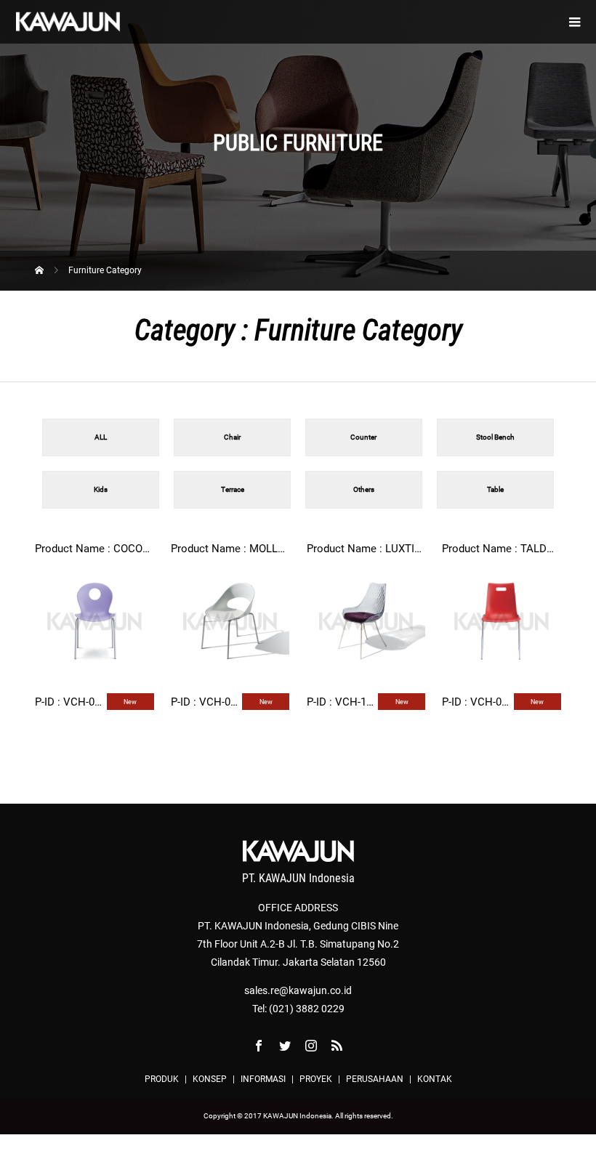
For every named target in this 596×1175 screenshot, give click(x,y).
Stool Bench (495, 437)
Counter (363, 437)
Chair (232, 437)
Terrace (232, 489)
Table (495, 489)
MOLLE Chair (281, 548)
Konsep (210, 1079)
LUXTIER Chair (420, 548)
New (130, 702)
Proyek (315, 1079)
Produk (162, 1079)
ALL (100, 437)
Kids (101, 489)
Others (363, 489)
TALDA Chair (551, 548)
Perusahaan (374, 1079)
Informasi (263, 1079)
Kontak (434, 1079)
